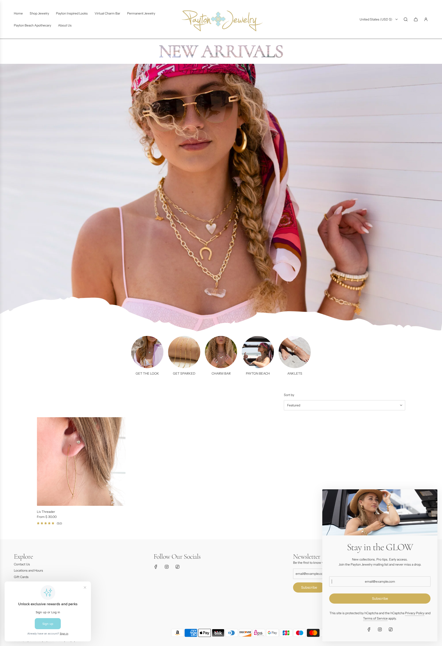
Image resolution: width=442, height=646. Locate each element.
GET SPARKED (184, 373)
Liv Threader (46, 512)
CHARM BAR (221, 373)
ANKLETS (294, 373)
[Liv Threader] (81, 461)
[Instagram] (167, 567)
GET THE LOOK (147, 373)
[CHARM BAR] (221, 352)
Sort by (289, 394)
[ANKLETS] (295, 352)
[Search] (406, 19)
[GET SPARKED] (184, 352)
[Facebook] (156, 567)
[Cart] (416, 19)
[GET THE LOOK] (147, 352)
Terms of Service (375, 618)
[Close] (429, 498)
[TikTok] (177, 567)
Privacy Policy (415, 613)
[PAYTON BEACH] (258, 352)
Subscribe (309, 587)
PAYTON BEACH (258, 373)
